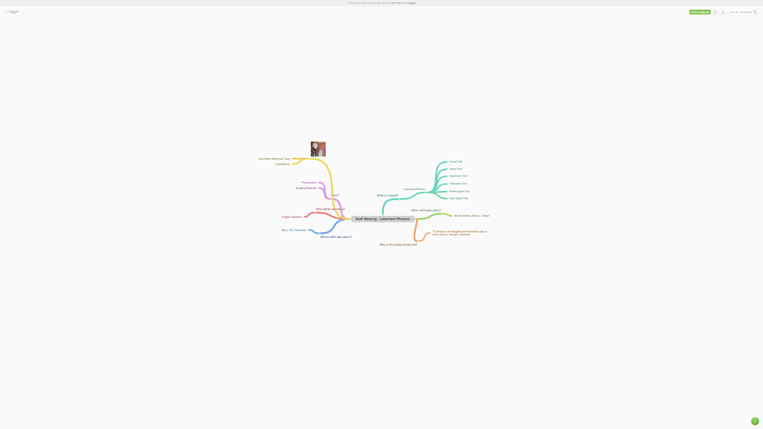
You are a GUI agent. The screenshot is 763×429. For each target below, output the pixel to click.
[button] (755, 421)
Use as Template (741, 12)
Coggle (411, 3)
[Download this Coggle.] (723, 12)
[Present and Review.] (715, 12)
